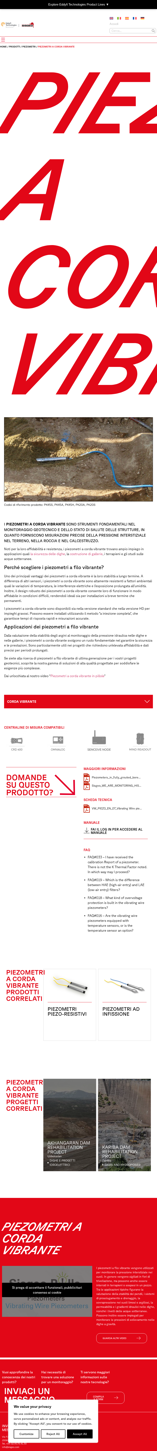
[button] (78, 701)
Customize (26, 1434)
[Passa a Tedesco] (142, 18)
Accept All (80, 1434)
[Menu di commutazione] (3, 40)
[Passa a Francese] (135, 18)
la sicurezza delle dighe (47, 554)
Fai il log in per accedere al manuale (116, 830)
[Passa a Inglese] (111, 18)
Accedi (114, 23)
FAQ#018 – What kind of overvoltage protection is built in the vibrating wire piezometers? (116, 902)
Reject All (53, 1434)
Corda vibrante (21, 701)
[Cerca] (153, 30)
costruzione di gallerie (86, 554)
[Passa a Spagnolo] (127, 18)
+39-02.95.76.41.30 (16, 1443)
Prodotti (14, 46)
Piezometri (29, 46)
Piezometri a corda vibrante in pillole (77, 676)
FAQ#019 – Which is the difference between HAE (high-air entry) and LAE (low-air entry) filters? (116, 885)
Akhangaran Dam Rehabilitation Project (68, 1147)
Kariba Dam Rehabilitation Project (120, 1151)
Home (3, 46)
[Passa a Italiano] (119, 18)
